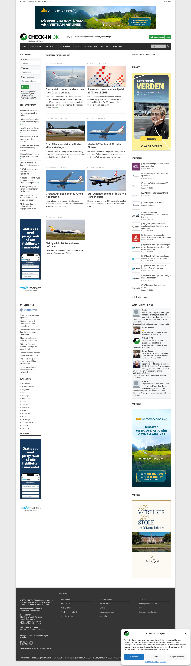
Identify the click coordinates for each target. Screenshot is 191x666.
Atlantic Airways (67, 616)
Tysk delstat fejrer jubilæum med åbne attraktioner (28, 361)
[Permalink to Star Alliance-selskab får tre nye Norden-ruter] (106, 190)
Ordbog (104, 46)
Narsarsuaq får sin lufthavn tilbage (145, 324)
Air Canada (65, 599)
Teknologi (26, 419)
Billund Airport (105, 604)
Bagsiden (103, 63)
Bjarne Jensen (148, 328)
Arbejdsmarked (28, 387)
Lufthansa (143, 599)
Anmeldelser (27, 384)
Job (77, 46)
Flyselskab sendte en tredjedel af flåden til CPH (105, 91)
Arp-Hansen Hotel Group (71, 612)
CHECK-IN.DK (147, 338)
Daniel (144, 310)
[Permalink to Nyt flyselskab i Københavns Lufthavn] (65, 240)
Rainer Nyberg (148, 362)
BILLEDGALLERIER (90, 46)
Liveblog (25, 404)
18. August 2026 (155, 334)
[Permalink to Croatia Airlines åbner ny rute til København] (65, 190)
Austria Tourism (106, 599)
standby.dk (117, 46)
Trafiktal (25, 425)
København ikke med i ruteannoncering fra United (29, 113)
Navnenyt (25, 407)
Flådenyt (25, 396)
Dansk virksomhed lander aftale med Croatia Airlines (65, 91)
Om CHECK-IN (35, 46)
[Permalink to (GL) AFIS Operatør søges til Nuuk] (136, 199)
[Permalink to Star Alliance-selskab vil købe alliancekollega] (65, 141)
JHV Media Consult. (44, 648)
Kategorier (50, 46)
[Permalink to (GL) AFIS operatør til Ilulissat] (136, 209)
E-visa (102, 608)
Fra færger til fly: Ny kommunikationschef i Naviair (29, 189)
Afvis (155, 657)
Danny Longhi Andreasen (30, 621)
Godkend (134, 657)
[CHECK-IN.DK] (39, 40)
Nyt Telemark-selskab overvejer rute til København (29, 171)
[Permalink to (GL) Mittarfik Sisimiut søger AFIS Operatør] (136, 189)
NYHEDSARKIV (65, 46)
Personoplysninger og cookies (155, 662)
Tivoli (141, 608)
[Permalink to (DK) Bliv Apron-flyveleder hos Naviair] (136, 291)
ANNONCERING (36, 2)
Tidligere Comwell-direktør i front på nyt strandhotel (28, 346)
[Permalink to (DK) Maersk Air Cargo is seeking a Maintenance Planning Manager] (136, 262)
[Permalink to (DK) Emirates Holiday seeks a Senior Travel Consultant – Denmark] (136, 241)
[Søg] (168, 46)
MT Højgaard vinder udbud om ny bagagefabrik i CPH (28, 206)
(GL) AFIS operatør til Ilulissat (153, 203)
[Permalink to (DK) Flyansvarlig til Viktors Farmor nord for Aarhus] (136, 170)
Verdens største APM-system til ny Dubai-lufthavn (29, 139)
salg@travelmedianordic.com (32, 629)
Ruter (64, 168)
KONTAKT (167, 2)
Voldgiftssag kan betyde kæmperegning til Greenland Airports (30, 180)
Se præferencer (177, 657)
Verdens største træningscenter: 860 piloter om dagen (28, 197)
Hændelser (26, 399)
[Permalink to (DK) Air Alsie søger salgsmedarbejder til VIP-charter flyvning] (136, 219)
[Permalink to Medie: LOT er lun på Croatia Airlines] (106, 141)
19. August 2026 (164, 324)
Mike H (145, 381)
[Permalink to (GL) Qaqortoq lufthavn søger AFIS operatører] (136, 180)
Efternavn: (25, 68)
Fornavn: (24, 59)
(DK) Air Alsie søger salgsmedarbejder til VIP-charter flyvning (154, 214)
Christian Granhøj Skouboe (31, 617)
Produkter (26, 413)
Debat (24, 393)
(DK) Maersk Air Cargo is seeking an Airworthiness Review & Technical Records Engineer (155, 247)
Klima (24, 402)
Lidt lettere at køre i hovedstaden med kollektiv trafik (28, 369)
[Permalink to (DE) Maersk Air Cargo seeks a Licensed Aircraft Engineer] (136, 272)
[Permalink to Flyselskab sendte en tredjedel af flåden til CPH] (106, 86)
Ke (75, 37)
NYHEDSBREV (47, 2)
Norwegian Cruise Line (148, 604)
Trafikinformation (29, 422)
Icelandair (104, 616)
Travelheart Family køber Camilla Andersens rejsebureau (30, 332)
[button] (186, 633)
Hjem (24, 46)
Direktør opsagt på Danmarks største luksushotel (27, 323)
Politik (24, 410)
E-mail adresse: (28, 77)
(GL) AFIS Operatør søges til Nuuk (154, 193)
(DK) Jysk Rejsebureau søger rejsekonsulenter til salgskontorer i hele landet (155, 226)
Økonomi (61, 63)
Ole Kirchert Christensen (30, 611)
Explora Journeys (107, 612)
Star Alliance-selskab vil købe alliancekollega (63, 146)
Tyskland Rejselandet (148, 612)
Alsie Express (66, 608)
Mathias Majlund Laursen (30, 623)
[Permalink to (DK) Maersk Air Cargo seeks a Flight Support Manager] (136, 282)
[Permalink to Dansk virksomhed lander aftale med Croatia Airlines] (65, 86)
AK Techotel (66, 604)
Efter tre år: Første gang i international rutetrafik (149, 375)
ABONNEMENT (25, 2)
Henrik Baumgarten (28, 619)
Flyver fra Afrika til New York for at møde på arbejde (29, 147)
